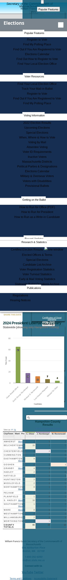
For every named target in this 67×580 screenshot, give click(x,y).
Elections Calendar (37, 54)
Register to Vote (37, 39)
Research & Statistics (34, 242)
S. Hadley (10, 500)
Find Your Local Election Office (37, 63)
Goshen (9, 464)
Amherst (10, 442)
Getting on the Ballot (34, 199)
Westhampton (13, 514)
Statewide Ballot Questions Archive (37, 284)
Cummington (12, 455)
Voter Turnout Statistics (37, 274)
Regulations (20, 295)
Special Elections (37, 132)
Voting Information (34, 115)
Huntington (12, 479)
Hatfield (10, 476)
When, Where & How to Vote (37, 137)
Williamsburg (13, 517)
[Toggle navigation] (60, 25)
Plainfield (11, 496)
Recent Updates (34, 238)
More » (21, 442)
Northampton (13, 487)
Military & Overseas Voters (37, 176)
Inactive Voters (37, 156)
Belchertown (13, 445)
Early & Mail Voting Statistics (37, 279)
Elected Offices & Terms (37, 254)
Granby (9, 468)
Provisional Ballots (37, 185)
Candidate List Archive (37, 264)
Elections (14, 23)
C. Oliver (30, 434)
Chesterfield (13, 451)
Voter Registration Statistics (37, 269)
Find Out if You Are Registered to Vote (37, 49)
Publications (34, 287)
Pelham (9, 493)
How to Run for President (37, 211)
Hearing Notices (20, 300)
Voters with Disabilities (37, 181)
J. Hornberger (43, 434)
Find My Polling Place (37, 44)
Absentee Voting (37, 147)
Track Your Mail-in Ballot (37, 88)
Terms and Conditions (20, 578)
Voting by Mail (37, 142)
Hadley (9, 472)
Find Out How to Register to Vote (37, 58)
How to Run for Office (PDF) (37, 207)
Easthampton (13, 459)
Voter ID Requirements (37, 151)
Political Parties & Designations (37, 166)
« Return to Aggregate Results (48, 428)
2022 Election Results (37, 122)
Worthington (13, 521)
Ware (7, 510)
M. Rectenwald (59, 434)
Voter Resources (34, 76)
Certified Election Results (27, 249)
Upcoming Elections (37, 127)
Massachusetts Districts (37, 161)
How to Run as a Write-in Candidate (37, 216)
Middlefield (12, 483)
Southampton (13, 504)
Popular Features (34, 33)
